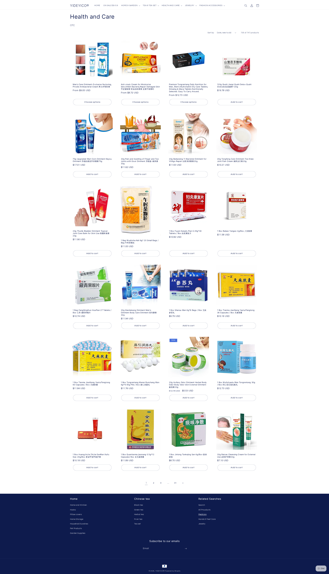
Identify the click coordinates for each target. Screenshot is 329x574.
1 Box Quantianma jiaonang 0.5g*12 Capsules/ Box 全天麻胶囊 (137, 455)
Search (201, 505)
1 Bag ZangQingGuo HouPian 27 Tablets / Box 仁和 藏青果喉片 (92, 311)
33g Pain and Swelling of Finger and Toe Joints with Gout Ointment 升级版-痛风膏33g (140, 161)
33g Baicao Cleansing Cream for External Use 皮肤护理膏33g (236, 455)
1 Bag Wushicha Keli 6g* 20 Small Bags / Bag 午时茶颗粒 (140, 241)
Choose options (92, 102)
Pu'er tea (138, 519)
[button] (130, 5)
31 (175, 483)
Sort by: (211, 33)
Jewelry (201, 524)
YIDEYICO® (159, 571)
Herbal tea (139, 514)
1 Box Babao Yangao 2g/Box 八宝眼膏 (234, 231)
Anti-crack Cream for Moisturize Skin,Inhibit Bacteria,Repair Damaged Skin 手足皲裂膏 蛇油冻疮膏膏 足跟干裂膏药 (140, 86)
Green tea (138, 510)
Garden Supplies (77, 533)
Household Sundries (79, 524)
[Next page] (183, 483)
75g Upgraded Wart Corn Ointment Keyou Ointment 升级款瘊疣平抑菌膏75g (92, 160)
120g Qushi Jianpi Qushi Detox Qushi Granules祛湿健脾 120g (234, 85)
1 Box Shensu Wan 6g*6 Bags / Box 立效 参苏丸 (187, 311)
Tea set (137, 524)
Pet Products (76, 528)
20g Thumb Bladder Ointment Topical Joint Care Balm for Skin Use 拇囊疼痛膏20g (91, 233)
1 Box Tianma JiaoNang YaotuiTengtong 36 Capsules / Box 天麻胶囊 (236, 311)
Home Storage (76, 519)
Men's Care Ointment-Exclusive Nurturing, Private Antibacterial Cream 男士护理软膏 (92, 85)
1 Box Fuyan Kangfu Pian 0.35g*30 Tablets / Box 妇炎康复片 (185, 232)
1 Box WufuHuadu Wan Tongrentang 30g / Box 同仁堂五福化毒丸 (236, 383)
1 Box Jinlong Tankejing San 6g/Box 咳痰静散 (188, 455)
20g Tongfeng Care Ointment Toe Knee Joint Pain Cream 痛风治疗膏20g (235, 160)
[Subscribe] (186, 549)
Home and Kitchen (78, 505)
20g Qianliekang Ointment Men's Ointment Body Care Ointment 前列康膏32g (139, 312)
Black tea (138, 505)
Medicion (202, 514)
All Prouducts (204, 510)
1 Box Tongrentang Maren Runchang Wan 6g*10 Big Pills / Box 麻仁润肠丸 (140, 383)
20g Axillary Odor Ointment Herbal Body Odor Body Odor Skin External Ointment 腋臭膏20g (188, 384)
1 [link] (146, 483)
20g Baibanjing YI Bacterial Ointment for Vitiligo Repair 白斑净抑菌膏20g (187, 160)
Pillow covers (76, 514)
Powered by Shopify (172, 571)
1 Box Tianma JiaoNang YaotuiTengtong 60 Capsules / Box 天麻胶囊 (91, 383)
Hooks (73, 510)
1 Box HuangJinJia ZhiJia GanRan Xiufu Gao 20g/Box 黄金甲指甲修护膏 (91, 455)
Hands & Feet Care (207, 519)
